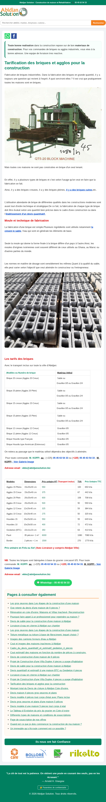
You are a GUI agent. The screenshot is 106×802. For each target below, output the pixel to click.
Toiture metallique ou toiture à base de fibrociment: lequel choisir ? (44, 634)
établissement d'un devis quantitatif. (26, 214)
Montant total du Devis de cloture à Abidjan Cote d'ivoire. (39, 688)
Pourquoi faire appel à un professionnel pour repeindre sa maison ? (44, 617)
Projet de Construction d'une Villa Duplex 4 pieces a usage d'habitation (46, 661)
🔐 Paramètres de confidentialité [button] (53, 787)
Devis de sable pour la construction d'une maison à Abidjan (40, 621)
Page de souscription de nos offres (28, 719)
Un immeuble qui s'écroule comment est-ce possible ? (38, 728)
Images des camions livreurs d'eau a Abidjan (33, 639)
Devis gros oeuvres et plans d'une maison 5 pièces (36, 701)
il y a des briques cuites (79, 190)
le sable (17, 231)
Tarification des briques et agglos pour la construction (37, 684)
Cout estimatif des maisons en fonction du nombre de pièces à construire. (48, 652)
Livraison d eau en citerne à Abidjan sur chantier (35, 625)
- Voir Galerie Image (23, 461)
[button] (7, 36)
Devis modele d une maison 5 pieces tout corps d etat (38, 706)
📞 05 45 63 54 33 (79, 3)
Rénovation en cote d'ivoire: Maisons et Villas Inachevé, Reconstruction (47, 612)
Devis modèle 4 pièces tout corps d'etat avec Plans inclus (40, 697)
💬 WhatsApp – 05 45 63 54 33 (53, 582)
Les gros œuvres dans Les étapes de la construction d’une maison (44, 603)
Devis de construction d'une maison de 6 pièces (34, 657)
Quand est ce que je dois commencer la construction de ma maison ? (46, 724)
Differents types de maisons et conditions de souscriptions (40, 715)
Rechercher (98, 23)
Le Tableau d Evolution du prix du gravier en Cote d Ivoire (39, 710)
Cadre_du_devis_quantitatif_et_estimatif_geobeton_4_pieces (41, 648)
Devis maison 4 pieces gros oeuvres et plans (33, 693)
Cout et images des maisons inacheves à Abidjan (35, 643)
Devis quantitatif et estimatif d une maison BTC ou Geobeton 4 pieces (46, 670)
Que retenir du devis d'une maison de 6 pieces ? (35, 608)
